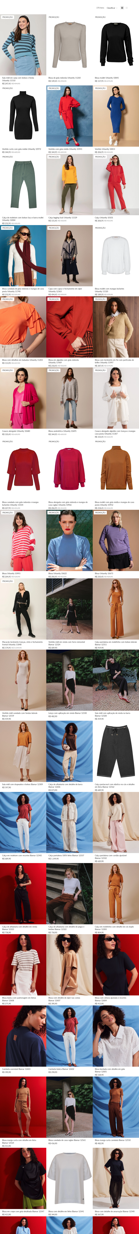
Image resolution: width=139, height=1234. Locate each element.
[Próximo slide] (42, 45)
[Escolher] (42, 71)
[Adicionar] (88, 635)
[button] (112, 8)
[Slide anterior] (4, 45)
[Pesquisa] (9, 4)
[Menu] (3, 4)
